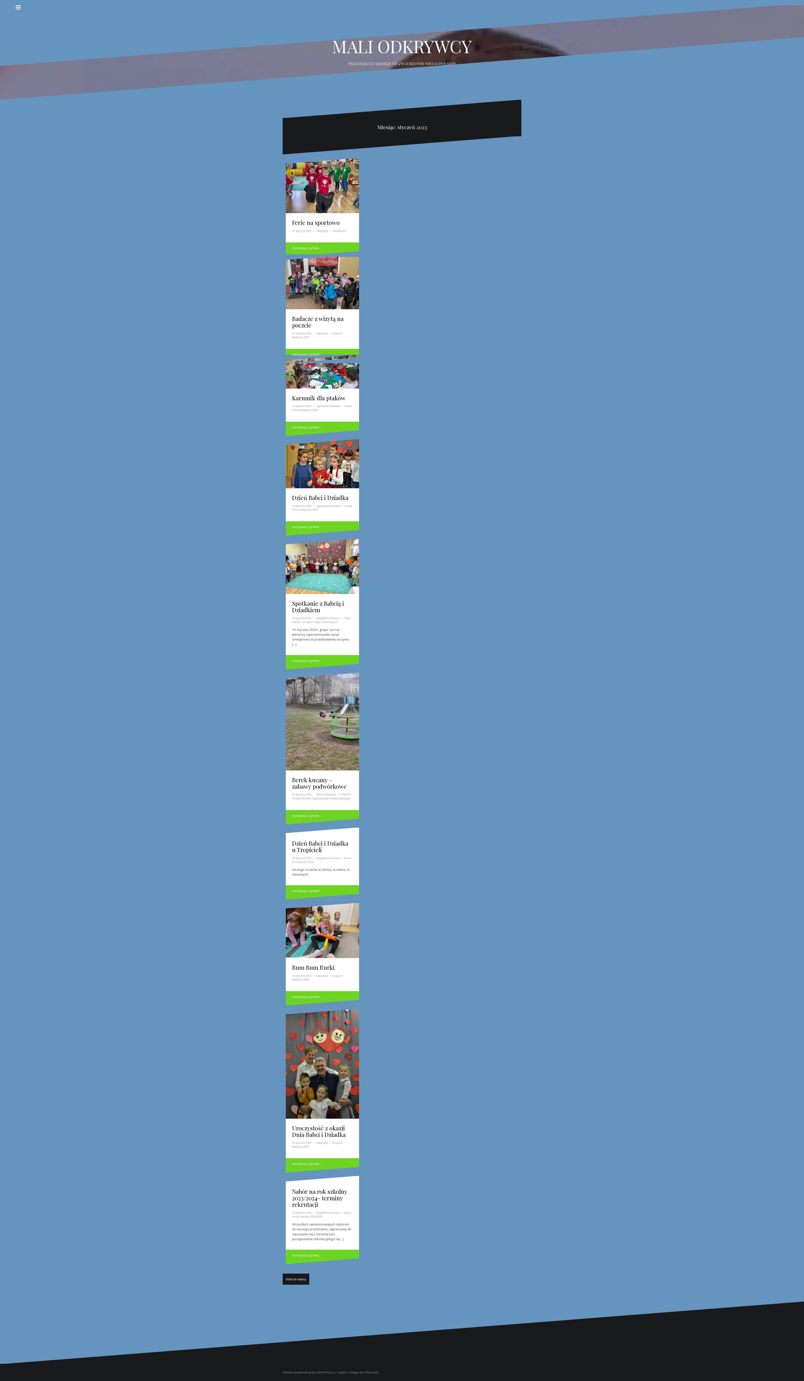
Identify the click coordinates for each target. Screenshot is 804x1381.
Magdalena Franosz (328, 618)
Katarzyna (322, 231)
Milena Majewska (326, 794)
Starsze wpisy (296, 1279)
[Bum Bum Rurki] (322, 931)
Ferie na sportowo (316, 222)
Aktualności (339, 231)
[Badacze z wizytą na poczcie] (322, 282)
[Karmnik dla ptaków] (322, 374)
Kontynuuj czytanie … (307, 248)
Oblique (354, 1372)
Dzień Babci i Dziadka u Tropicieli (320, 846)
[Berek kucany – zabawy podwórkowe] (322, 718)
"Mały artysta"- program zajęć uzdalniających (321, 620)
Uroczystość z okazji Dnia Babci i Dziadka (319, 1131)
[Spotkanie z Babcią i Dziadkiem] (322, 567)
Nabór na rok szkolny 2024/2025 (322, 1215)
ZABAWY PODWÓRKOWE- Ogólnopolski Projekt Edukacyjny (321, 796)
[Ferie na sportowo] (322, 186)
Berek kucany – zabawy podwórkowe (319, 783)
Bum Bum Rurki (313, 967)
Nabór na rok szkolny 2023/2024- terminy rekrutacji (319, 1198)
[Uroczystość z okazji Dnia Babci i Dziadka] (322, 1059)
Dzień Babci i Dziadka (320, 497)
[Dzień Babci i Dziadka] (322, 465)
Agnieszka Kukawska (328, 406)
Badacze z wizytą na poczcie (318, 322)
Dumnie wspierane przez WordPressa (308, 1372)
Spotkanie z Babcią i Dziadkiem (318, 606)
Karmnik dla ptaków (318, 398)
